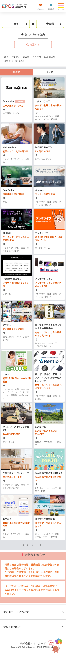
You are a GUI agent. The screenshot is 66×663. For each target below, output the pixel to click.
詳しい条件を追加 (34, 34)
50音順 (49, 72)
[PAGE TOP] (55, 644)
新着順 (16, 72)
